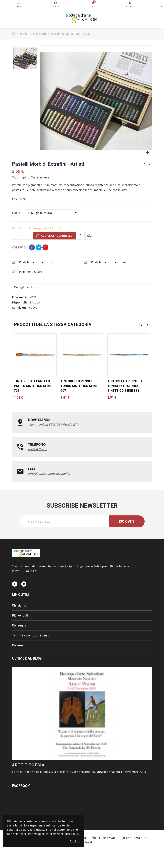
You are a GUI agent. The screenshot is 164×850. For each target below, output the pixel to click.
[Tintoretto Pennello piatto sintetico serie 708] (35, 354)
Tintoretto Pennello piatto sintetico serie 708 (33, 386)
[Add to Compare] (89, 236)
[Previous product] (144, 164)
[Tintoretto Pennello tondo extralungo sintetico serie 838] (129, 354)
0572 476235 (37, 449)
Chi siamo (19, 605)
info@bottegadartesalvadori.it (49, 474)
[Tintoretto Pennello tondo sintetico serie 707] (82, 354)
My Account (129, 4)
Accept (75, 841)
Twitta (39, 247)
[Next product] (149, 164)
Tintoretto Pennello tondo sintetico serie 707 (79, 386)
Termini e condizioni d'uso (30, 635)
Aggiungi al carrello (56, 235)
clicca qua (71, 834)
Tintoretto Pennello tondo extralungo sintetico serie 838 (125, 386)
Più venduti (20, 615)
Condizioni (19, 307)
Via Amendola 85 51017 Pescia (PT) (53, 424)
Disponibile (19, 302)
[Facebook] (14, 584)
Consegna (19, 625)
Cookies (17, 645)
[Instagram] (23, 584)
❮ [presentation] (142, 325)
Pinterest (45, 247)
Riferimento (20, 297)
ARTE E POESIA (28, 764)
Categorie (18, 4)
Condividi (32, 247)
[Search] (55, 4)
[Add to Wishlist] (81, 236)
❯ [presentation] (148, 325)
